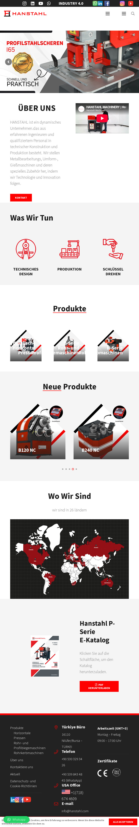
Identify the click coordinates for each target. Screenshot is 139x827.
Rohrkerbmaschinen (29, 752)
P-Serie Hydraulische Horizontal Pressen (21, 345)
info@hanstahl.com (75, 811)
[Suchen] (133, 13)
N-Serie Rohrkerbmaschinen (101, 350)
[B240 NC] (37, 431)
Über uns (16, 760)
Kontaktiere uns (21, 767)
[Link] (95, 3)
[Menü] (107, 13)
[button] (62, 469)
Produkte (16, 727)
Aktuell (15, 774)
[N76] (101, 431)
